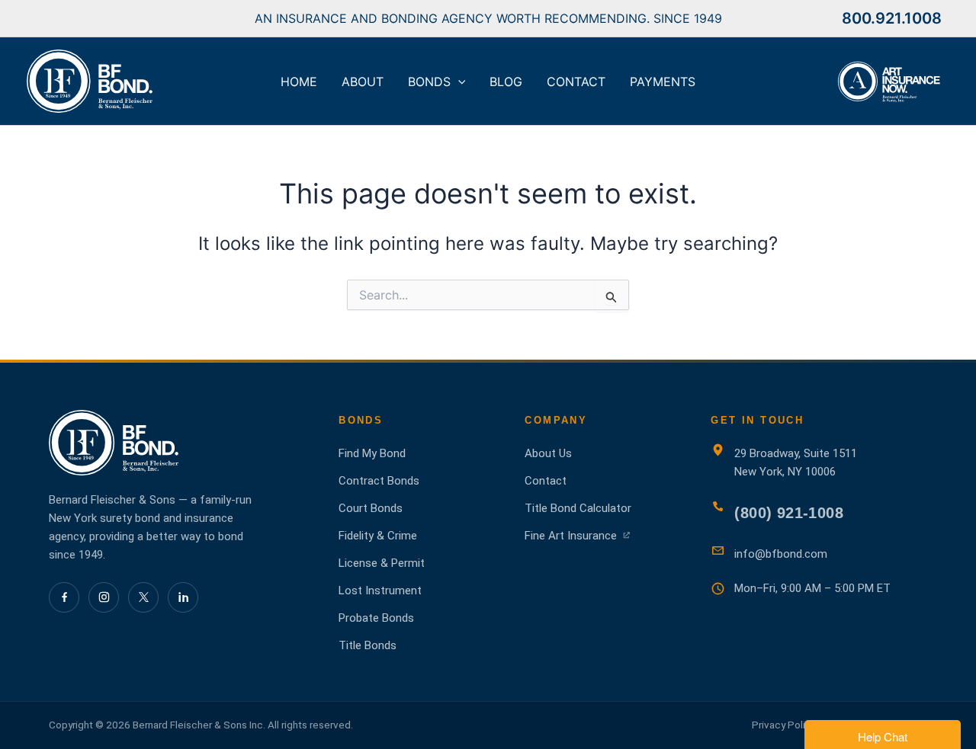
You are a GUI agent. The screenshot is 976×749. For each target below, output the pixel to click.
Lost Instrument (380, 590)
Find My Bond (372, 453)
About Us (548, 453)
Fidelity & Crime (378, 536)
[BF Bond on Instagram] (103, 597)
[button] (458, 81)
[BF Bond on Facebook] (64, 597)
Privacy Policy (784, 725)
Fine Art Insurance (578, 536)
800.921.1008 (892, 18)
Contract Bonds (379, 481)
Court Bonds (371, 508)
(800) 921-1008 (788, 512)
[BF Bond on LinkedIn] (183, 597)
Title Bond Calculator (578, 508)
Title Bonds (367, 645)
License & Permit (382, 563)
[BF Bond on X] (143, 597)
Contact (546, 481)
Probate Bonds (376, 618)
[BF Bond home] (178, 442)
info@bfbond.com (780, 554)
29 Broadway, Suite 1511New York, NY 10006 (795, 463)
